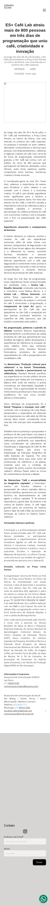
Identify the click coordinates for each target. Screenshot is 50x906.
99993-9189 (13, 683)
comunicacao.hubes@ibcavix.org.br (21, 686)
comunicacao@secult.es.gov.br (19, 713)
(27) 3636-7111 (20, 704)
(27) (6, 683)
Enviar (39, 862)
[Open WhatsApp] (43, 899)
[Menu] (44, 10)
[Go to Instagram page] (25, 831)
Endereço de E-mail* (14, 836)
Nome (7, 848)
